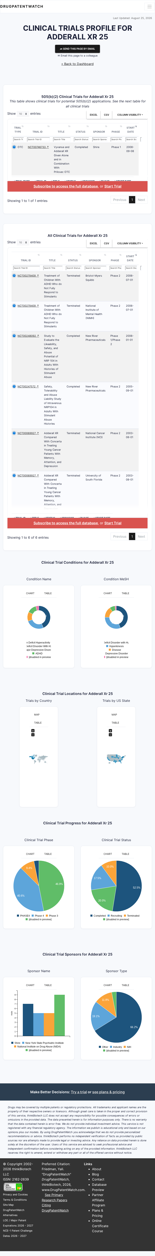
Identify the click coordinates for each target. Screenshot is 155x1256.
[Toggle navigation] (149, 6)
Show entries (24, 113)
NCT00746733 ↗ (38, 147)
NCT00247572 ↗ (28, 386)
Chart (30, 593)
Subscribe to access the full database (66, 186)
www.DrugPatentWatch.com (63, 1190)
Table (48, 593)
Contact (98, 1179)
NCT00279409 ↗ (28, 275)
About (96, 1169)
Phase (116, 131)
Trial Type (17, 129)
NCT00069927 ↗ (28, 433)
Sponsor (99, 131)
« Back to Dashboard (77, 64)
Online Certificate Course (100, 1226)
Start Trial (112, 186)
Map (37, 714)
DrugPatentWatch (21, 6)
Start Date (131, 129)
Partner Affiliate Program (98, 1200)
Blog (95, 1174)
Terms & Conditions (15, 1199)
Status (80, 131)
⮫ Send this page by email (77, 48)
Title (61, 131)
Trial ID (37, 131)
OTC (20, 147)
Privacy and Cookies (15, 1194)
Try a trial (79, 1092)
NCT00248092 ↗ (28, 335)
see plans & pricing (108, 1092)
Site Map (8, 1204)
